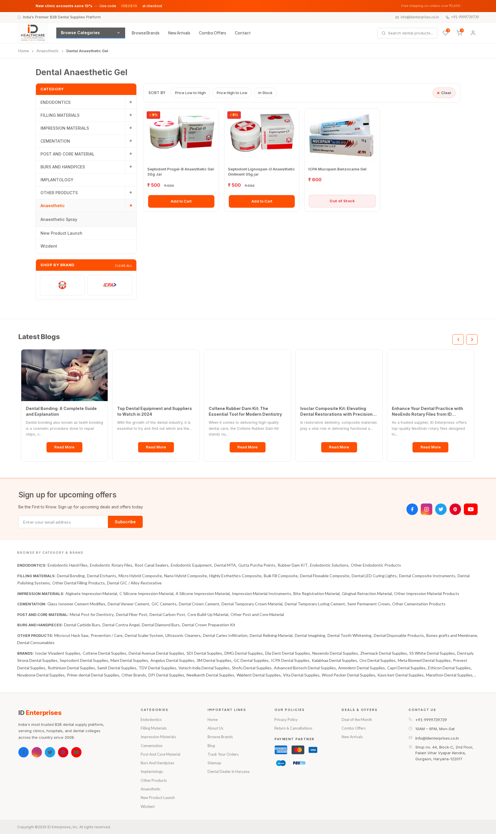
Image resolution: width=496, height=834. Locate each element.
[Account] (473, 33)
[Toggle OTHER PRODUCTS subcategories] (130, 192)
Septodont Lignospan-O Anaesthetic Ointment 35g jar (261, 171)
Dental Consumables (36, 642)
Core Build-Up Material (207, 614)
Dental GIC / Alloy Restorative (134, 582)
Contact (243, 32)
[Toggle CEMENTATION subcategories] (130, 141)
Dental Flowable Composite (324, 575)
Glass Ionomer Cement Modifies (76, 603)
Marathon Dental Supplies (449, 674)
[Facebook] (412, 509)
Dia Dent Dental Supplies (287, 653)
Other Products (154, 780)
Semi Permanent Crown (368, 603)
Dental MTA (225, 565)
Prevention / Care (107, 635)
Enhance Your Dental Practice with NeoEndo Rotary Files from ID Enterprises (427, 411)
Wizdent (148, 806)
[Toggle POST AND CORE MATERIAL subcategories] (130, 154)
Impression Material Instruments (261, 593)
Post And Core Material (160, 754)
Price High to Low (232, 92)
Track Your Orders (223, 754)
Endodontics (151, 719)
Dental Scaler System (144, 635)
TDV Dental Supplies (157, 667)
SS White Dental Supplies (432, 653)
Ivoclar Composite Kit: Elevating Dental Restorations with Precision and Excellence (336, 411)
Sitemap (214, 763)
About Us (215, 728)
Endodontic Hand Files (68, 565)
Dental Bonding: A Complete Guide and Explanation (61, 411)
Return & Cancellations (293, 728)
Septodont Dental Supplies (84, 660)
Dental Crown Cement (199, 603)
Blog (211, 745)
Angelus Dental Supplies (172, 660)
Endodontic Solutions (329, 565)
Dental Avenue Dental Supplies (156, 653)
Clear (446, 92)
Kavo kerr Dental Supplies (400, 674)
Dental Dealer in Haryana (228, 771)
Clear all (123, 265)
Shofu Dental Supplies (252, 667)
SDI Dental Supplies (204, 653)
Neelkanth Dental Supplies (210, 674)
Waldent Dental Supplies (259, 674)
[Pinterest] (455, 509)
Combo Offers (212, 32)
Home (213, 719)
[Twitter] (441, 509)
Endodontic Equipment (191, 565)
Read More (64, 447)
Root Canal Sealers (151, 565)
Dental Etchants (101, 575)
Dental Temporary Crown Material (252, 603)
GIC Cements (164, 603)
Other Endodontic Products (376, 565)
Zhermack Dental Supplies (383, 653)
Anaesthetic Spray (58, 219)
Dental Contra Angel (121, 624)
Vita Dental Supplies (301, 674)
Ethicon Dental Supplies (449, 667)
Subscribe (125, 521)
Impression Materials (158, 736)
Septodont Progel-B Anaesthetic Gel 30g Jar (180, 171)
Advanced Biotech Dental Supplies (305, 667)
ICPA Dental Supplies (290, 660)
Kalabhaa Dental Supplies (334, 660)
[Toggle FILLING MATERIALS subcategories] (130, 115)
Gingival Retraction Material (367, 593)
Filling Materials (154, 728)
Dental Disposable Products (399, 635)
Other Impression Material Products (426, 593)
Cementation (151, 745)
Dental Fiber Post (131, 614)
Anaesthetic (150, 789)
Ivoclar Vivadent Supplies (57, 653)
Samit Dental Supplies (116, 667)
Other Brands (133, 674)
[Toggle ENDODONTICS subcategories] (130, 102)
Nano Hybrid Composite (185, 575)
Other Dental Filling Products (78, 582)
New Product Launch (158, 797)
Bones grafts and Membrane (451, 635)
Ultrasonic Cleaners (183, 635)
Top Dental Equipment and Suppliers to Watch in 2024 (154, 411)
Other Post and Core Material (257, 614)
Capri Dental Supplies (406, 667)
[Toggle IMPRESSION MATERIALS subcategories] (130, 128)
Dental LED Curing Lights (374, 575)
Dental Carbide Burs (82, 624)
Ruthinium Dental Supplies (71, 667)
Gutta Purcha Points (256, 565)
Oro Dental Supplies (377, 660)
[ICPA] (110, 285)
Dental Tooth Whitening (349, 635)
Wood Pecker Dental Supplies (348, 674)
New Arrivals (179, 32)
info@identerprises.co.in (420, 17)
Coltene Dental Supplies (104, 653)
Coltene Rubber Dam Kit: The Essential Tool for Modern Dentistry (245, 411)
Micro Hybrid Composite (140, 575)
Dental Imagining (310, 635)
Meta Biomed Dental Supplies (424, 660)
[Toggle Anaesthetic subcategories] (130, 205)
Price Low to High (190, 92)
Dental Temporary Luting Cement (315, 603)
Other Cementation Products (418, 603)
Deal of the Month (357, 719)
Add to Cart (181, 201)
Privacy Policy (286, 719)
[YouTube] (471, 509)
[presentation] (458, 339)
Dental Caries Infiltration (225, 635)
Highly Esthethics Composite (235, 575)
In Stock (265, 92)
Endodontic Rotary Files (111, 565)
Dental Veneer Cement (128, 603)
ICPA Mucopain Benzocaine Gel (337, 169)
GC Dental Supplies (251, 660)
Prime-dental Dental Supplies (93, 674)
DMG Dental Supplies (243, 653)
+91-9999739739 (465, 17)
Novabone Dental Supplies (41, 674)
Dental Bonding (71, 575)
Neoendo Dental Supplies (335, 653)
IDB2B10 (129, 6)
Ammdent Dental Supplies (361, 667)
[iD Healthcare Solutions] (32, 33)
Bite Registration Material (316, 593)
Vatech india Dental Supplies (204, 667)
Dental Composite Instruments (427, 575)
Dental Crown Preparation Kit (208, 624)
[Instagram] (426, 509)
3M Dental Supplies (214, 660)
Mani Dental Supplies (129, 660)
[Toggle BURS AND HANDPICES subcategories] (130, 167)
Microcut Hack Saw (71, 635)
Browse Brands (146, 32)
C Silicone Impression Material (146, 593)
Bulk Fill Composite (281, 575)
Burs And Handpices (157, 763)
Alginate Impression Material (91, 593)
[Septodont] (62, 285)
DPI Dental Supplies (166, 674)
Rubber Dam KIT (293, 565)
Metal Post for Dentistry (92, 614)
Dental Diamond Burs (161, 624)
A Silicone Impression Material (203, 593)
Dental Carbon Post (167, 614)
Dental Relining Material (271, 635)
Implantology (152, 771)
